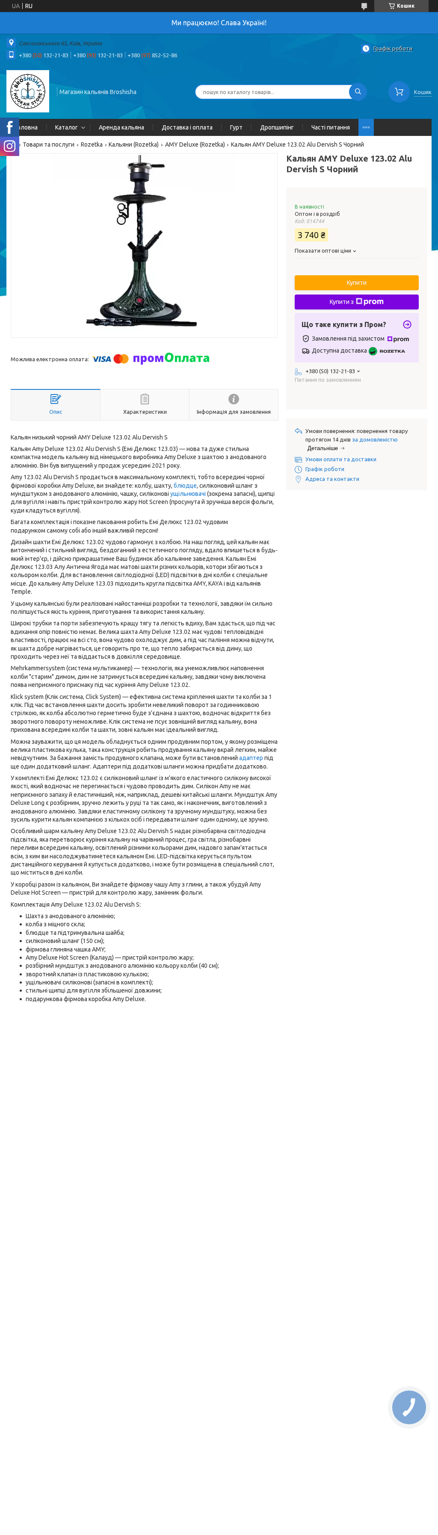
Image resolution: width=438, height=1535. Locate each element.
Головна (26, 127)
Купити (357, 282)
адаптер (251, 757)
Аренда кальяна (121, 127)
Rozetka (92, 144)
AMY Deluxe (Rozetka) (195, 144)
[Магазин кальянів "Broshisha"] (27, 91)
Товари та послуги (48, 144)
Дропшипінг (277, 127)
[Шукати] (358, 92)
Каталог (66, 127)
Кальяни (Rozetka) (134, 144)
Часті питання (330, 127)
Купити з (342, 301)
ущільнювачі (188, 493)
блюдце (185, 485)
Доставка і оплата (187, 127)
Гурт (236, 127)
